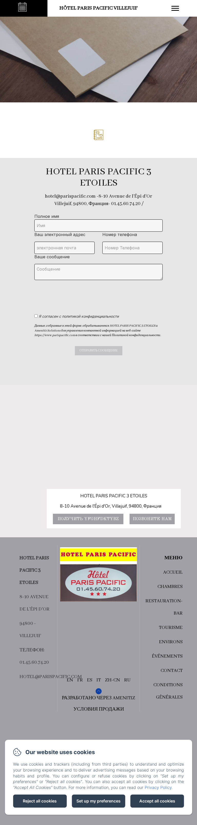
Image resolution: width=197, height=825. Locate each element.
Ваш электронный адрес (59, 234)
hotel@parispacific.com (50, 677)
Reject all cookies (40, 800)
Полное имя (46, 216)
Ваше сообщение (52, 256)
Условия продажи (98, 709)
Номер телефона (119, 234)
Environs (171, 642)
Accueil (173, 572)
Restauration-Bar (164, 607)
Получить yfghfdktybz (88, 519)
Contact (172, 671)
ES (89, 680)
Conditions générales (168, 691)
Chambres (170, 587)
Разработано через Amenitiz (98, 698)
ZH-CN (112, 680)
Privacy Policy (158, 787)
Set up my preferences (98, 800)
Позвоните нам (152, 519)
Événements (167, 656)
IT (98, 680)
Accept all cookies (157, 800)
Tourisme (171, 628)
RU (127, 680)
